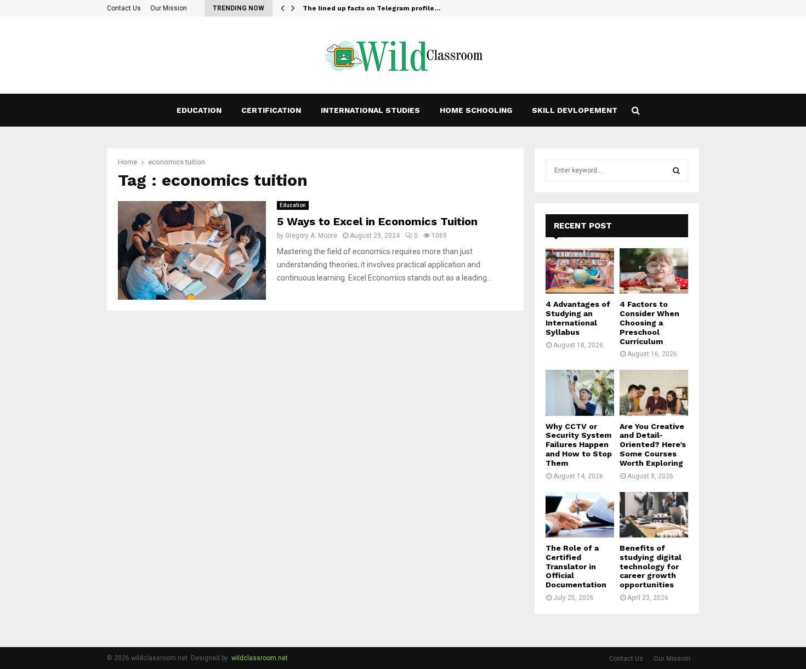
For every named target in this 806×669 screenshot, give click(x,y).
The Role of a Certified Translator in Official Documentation (576, 566)
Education (199, 110)
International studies (370, 110)
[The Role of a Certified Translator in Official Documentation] (580, 515)
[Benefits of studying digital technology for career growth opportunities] (654, 515)
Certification (271, 110)
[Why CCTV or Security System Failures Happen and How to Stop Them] (580, 392)
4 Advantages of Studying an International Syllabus (578, 318)
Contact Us (124, 8)
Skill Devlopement (574, 110)
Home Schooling (476, 110)
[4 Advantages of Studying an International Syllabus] (580, 271)
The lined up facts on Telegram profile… (372, 8)
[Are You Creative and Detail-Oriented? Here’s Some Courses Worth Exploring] (654, 392)
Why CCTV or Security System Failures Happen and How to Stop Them (579, 444)
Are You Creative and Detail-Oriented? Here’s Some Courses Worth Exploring (653, 444)
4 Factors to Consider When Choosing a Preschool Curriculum (649, 322)
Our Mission (168, 8)
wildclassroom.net (259, 658)
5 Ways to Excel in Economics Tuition (377, 221)
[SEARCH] (676, 170)
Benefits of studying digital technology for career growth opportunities (651, 566)
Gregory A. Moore (311, 235)
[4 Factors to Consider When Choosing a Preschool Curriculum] (654, 271)
